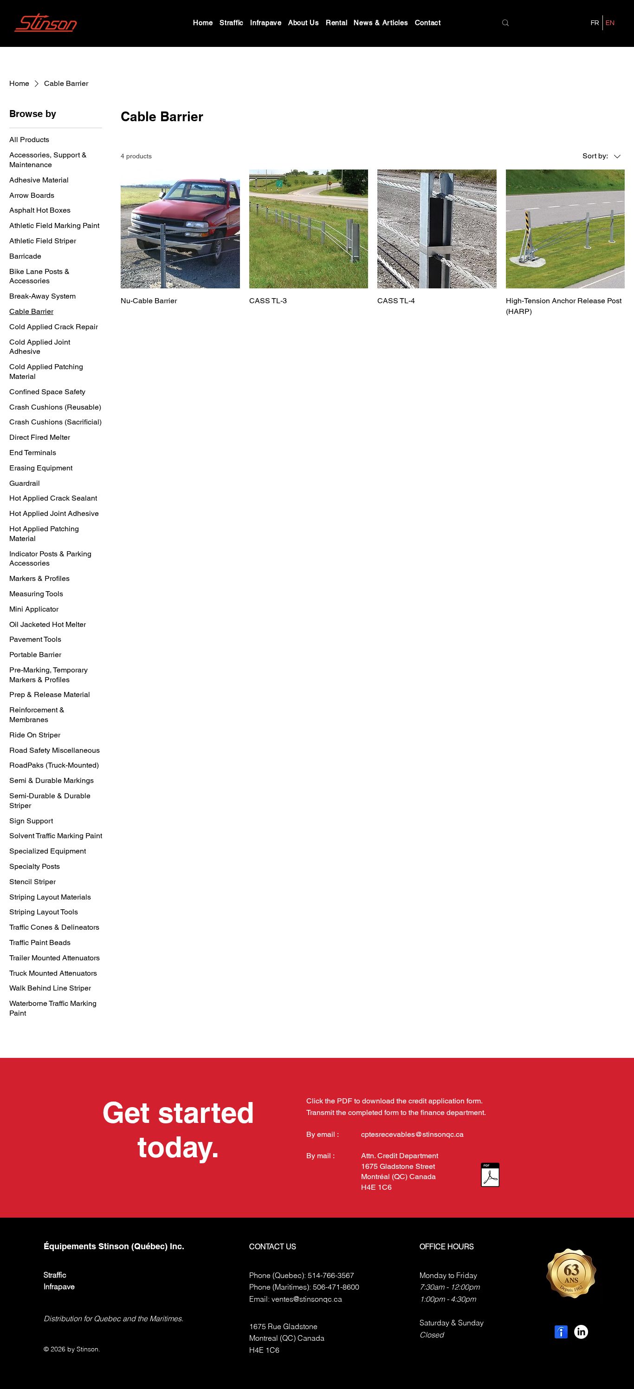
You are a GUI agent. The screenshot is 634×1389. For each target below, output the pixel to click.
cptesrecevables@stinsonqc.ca (412, 1134)
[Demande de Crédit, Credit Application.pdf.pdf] (490, 1176)
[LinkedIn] (581, 1332)
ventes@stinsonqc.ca (307, 1299)
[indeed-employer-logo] (561, 1332)
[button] (232, 22)
